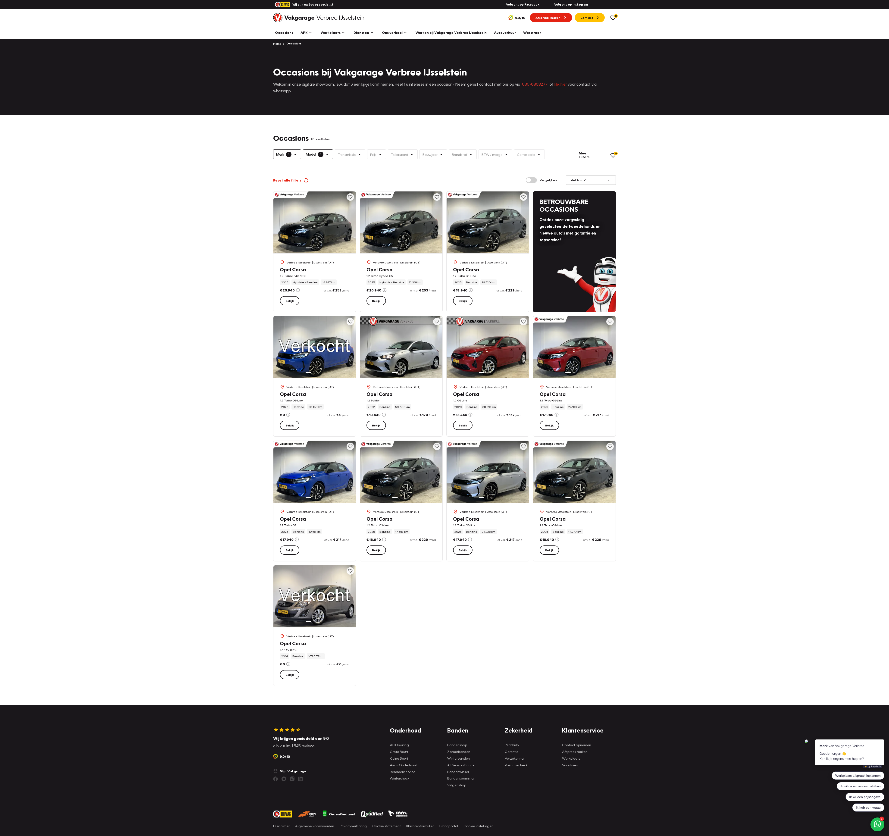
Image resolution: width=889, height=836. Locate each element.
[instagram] (292, 779)
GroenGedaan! (342, 814)
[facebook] (275, 779)
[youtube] (284, 779)
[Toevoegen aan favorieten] (350, 197)
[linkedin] (300, 779)
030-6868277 (535, 84)
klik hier (560, 84)
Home (277, 43)
